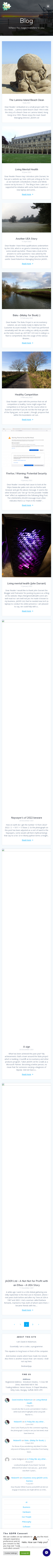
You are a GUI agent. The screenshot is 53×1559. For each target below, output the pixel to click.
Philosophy (26, 1522)
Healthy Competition (26, 394)
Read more (26, 194)
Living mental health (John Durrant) (26, 583)
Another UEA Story (26, 238)
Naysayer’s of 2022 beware (26, 817)
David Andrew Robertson (22, 1399)
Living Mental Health (26, 169)
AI (26, 1502)
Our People (26, 1517)
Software (26, 1526)
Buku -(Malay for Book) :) (26, 315)
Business (26, 1507)
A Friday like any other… (35, 1421)
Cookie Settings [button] (11, 1553)
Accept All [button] (25, 1553)
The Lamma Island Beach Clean (26, 100)
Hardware (27, 1512)
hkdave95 (18, 1421)
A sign (26, 1046)
